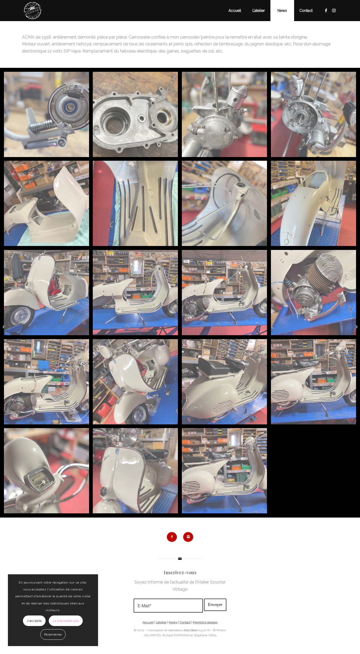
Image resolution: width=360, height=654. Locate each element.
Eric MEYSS (152, 635)
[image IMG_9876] (137, 205)
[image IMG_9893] (226, 294)
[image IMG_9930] (226, 383)
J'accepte (34, 621)
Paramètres (53, 634)
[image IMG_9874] (48, 205)
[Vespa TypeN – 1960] (356, 327)
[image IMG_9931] (315, 383)
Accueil (148, 622)
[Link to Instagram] (334, 10)
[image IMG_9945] (226, 472)
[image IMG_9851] (315, 116)
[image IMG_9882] (226, 205)
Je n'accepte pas (65, 621)
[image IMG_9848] (137, 116)
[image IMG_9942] (137, 472)
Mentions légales (205, 622)
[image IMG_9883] (315, 205)
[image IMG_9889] (137, 294)
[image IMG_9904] (137, 383)
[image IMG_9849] (226, 116)
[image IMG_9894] (315, 294)
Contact (185, 622)
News (173, 622)
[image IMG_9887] (48, 294)
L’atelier (161, 622)
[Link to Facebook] (326, 10)
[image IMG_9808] (48, 116)
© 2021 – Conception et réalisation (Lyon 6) (172, 630)
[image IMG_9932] (48, 472)
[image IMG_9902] (48, 383)
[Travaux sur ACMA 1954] (4, 327)
